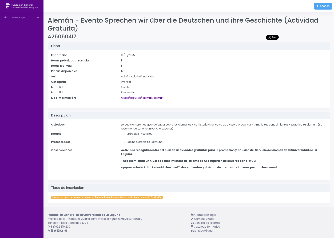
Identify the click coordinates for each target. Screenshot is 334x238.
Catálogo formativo (206, 226)
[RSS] (49, 230)
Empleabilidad (203, 230)
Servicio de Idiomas (207, 223)
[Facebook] (52, 230)
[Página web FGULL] (66, 230)
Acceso (324, 6)
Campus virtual (203, 219)
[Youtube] (61, 230)
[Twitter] (55, 230)
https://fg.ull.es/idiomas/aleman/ (143, 98)
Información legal (204, 215)
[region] (21, 125)
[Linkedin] (58, 230)
